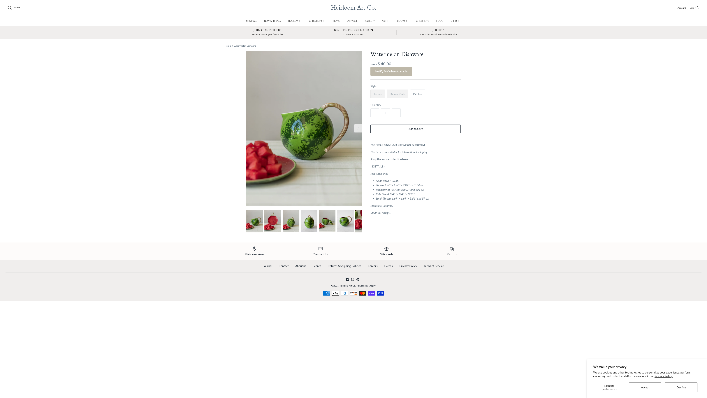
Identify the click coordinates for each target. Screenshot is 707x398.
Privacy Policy (408, 266)
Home (228, 45)
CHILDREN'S (422, 20)
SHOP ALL (251, 20)
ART (386, 20)
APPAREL (352, 20)
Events (388, 266)
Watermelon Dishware (245, 45)
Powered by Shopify (366, 285)
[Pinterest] (357, 279)
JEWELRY (370, 20)
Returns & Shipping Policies (344, 266)
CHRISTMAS (317, 20)
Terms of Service (434, 266)
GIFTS (456, 20)
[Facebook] (347, 279)
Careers (373, 266)
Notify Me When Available (391, 71)
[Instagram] (352, 279)
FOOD (440, 20)
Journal (267, 266)
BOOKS (403, 20)
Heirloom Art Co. (347, 285)
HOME (336, 20)
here (405, 159)
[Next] (358, 128)
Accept (645, 387)
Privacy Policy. (664, 376)
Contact (284, 266)
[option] (304, 128)
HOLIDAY (295, 20)
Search (317, 266)
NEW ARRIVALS (272, 20)
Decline (681, 387)
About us (300, 266)
